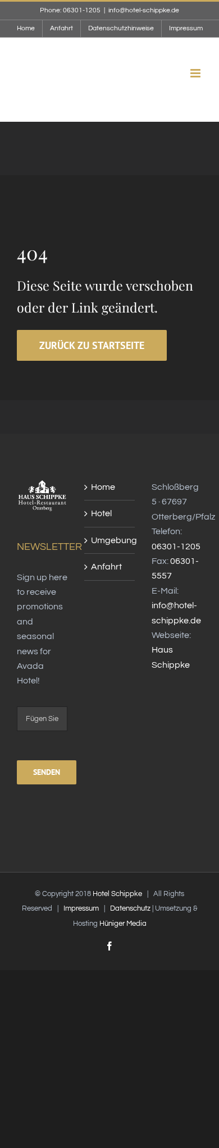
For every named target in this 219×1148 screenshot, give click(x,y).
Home (103, 487)
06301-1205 (176, 546)
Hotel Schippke (117, 894)
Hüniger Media (123, 923)
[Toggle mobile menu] (196, 73)
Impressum (81, 908)
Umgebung (110, 540)
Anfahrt (106, 566)
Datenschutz (130, 908)
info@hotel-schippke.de (143, 10)
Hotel (101, 513)
